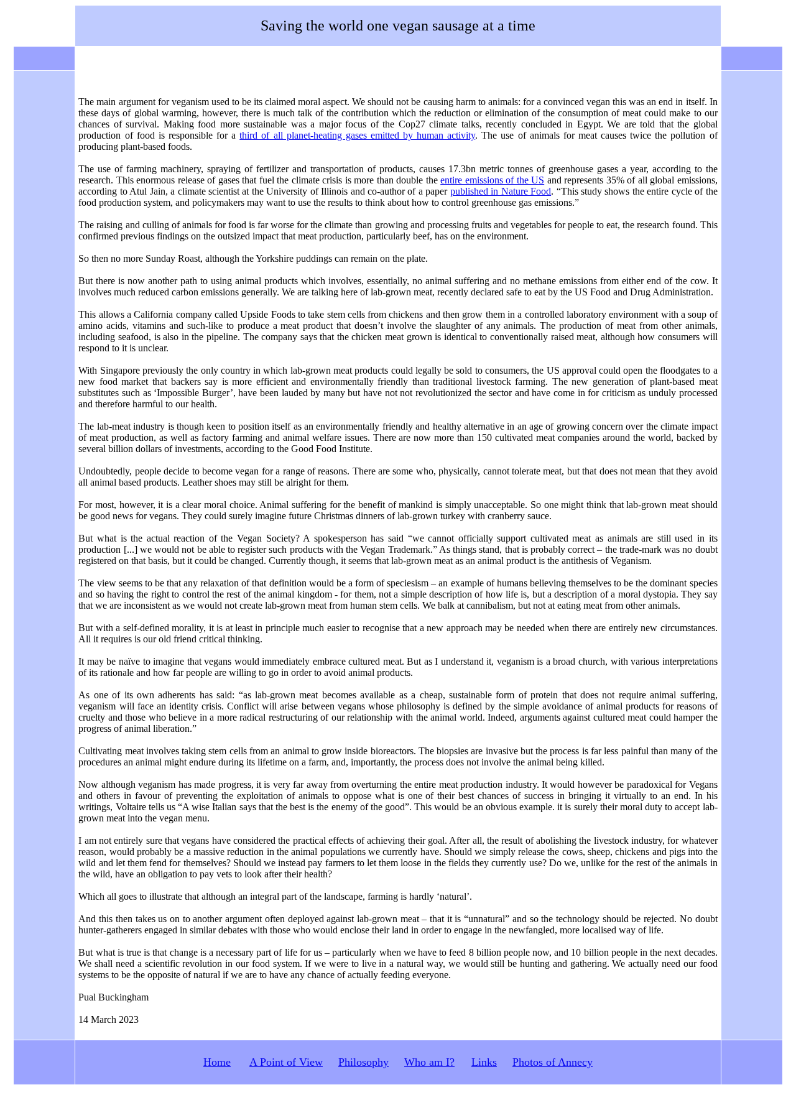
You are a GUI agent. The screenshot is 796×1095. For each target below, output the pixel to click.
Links (484, 1062)
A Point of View (286, 1062)
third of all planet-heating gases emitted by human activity (357, 135)
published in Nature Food (500, 191)
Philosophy (363, 1062)
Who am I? (429, 1062)
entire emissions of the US (492, 180)
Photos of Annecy (552, 1062)
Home (217, 1062)
